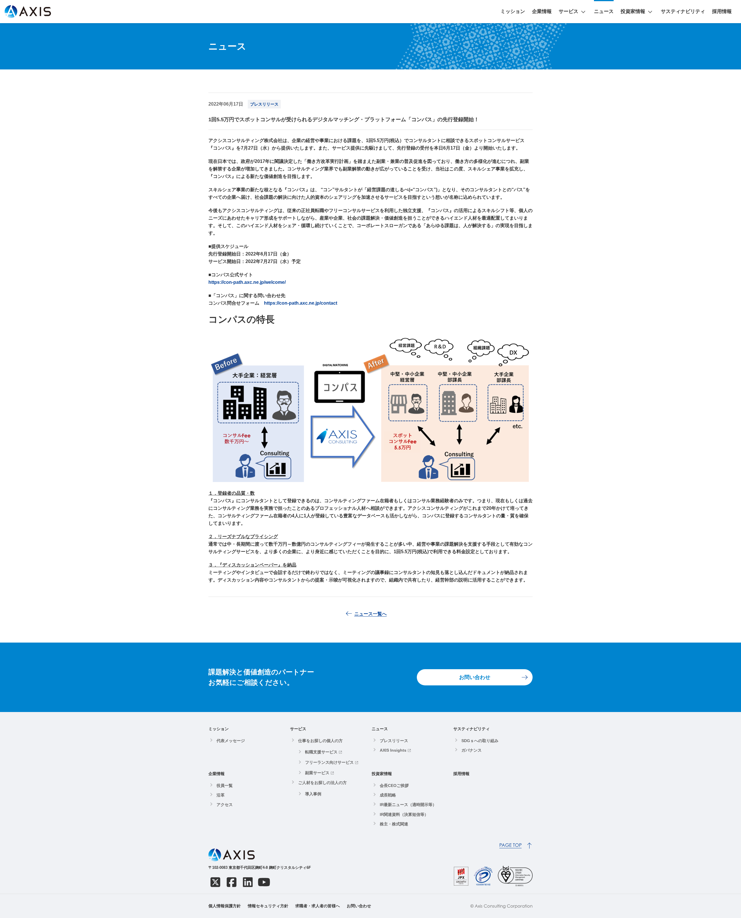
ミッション (512, 11)
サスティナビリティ (683, 11)
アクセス (225, 804)
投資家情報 (633, 11)
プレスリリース (394, 740)
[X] (215, 882)
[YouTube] (264, 882)
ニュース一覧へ (370, 613)
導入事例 (313, 794)
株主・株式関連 (394, 824)
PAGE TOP (510, 845)
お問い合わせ (474, 677)
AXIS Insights (393, 750)
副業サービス (317, 772)
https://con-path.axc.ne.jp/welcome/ (247, 282)
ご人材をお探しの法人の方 (322, 782)
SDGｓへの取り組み (479, 740)
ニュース (604, 11)
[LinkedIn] (248, 882)
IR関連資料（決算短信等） (404, 814)
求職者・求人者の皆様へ (317, 906)
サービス (568, 11)
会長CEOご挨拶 (394, 785)
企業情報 (542, 11)
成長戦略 (388, 795)
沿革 (221, 795)
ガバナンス (471, 750)
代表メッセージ (231, 740)
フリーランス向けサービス (329, 762)
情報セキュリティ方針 (268, 906)
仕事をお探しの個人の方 (320, 740)
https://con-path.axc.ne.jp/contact (300, 303)
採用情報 (722, 11)
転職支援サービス (321, 752)
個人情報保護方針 (224, 906)
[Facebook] (232, 882)
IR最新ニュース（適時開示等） (408, 804)
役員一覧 (225, 785)
